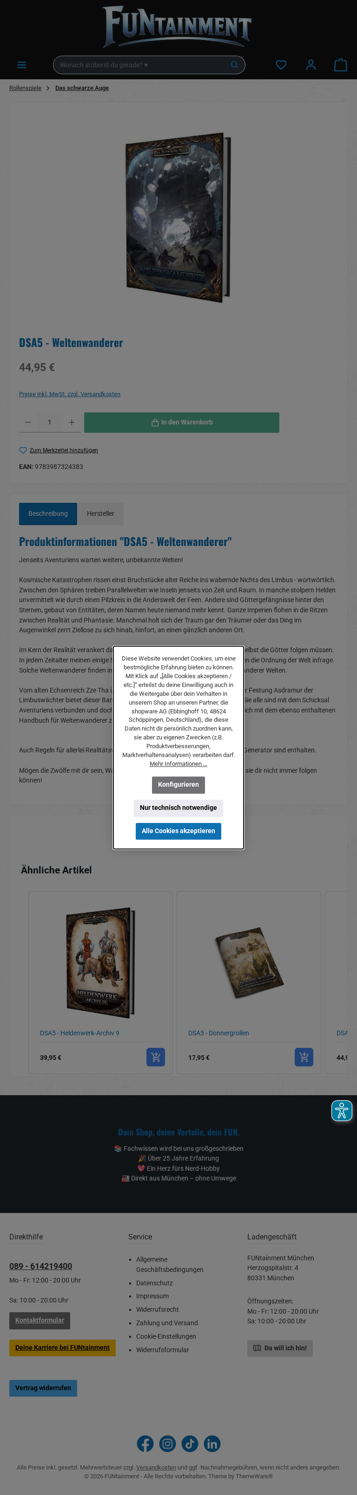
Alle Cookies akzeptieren (178, 830)
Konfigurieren (178, 785)
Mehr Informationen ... (178, 763)
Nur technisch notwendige (178, 808)
